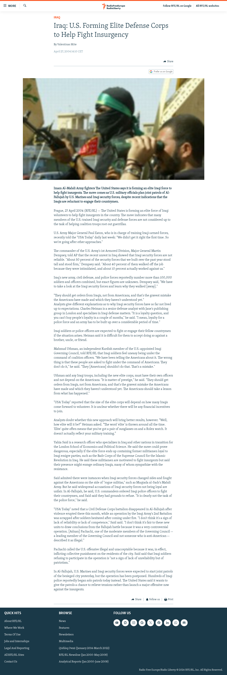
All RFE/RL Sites (14, 654)
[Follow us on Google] (142, 622)
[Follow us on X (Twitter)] (150, 622)
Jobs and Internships (16, 641)
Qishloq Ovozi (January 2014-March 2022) (84, 648)
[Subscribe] (184, 622)
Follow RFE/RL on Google (177, 6)
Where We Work (14, 628)
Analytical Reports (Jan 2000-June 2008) (84, 661)
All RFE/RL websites (207, 6)
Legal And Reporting (16, 648)
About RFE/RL (13, 621)
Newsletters (66, 634)
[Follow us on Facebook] (159, 622)
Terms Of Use (12, 634)
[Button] (168, 61)
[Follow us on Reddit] (125, 622)
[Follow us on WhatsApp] (175, 622)
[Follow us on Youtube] (117, 622)
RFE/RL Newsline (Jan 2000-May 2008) (83, 654)
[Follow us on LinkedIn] (167, 622)
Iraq (57, 17)
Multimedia (66, 641)
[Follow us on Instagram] (133, 622)
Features (64, 628)
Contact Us (10, 661)
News (62, 621)
